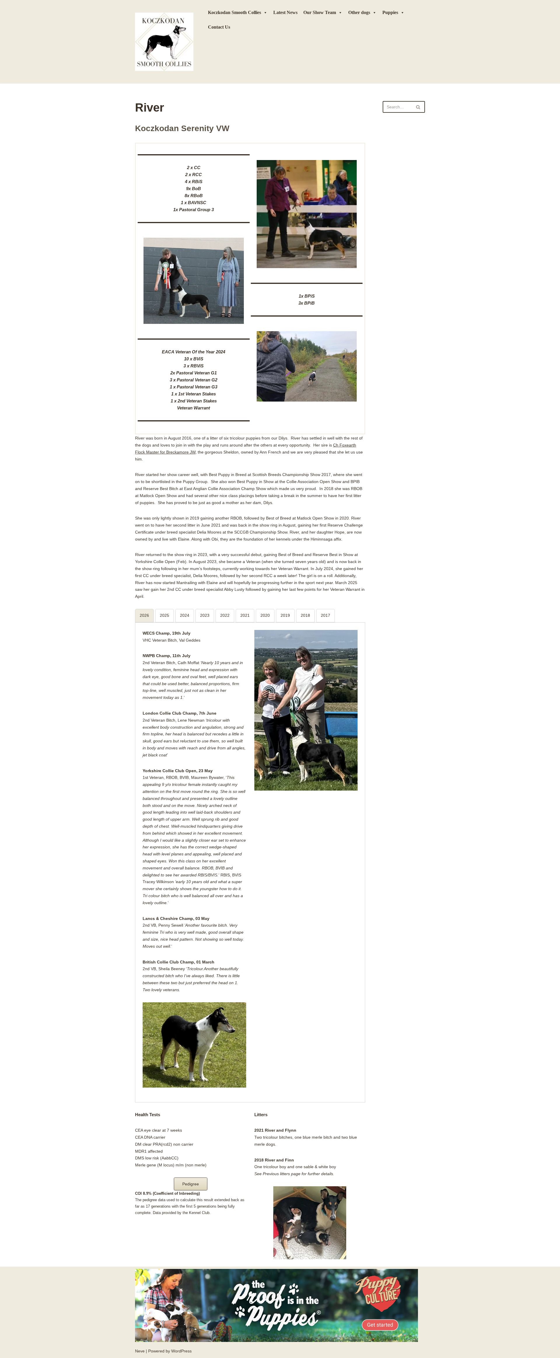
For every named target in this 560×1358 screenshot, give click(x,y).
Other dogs (359, 12)
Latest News (285, 12)
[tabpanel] (250, 859)
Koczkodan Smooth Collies (234, 12)
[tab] (144, 615)
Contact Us (219, 27)
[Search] (418, 107)
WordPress (181, 1351)
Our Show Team (319, 12)
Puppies (390, 12)
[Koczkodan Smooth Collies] (164, 42)
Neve (140, 1351)
